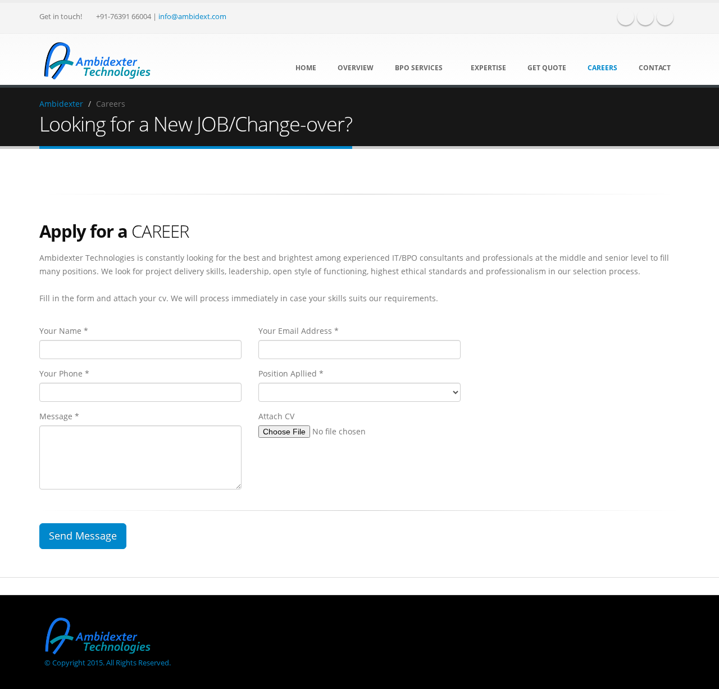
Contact (654, 67)
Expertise (487, 67)
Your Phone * (64, 373)
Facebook (625, 16)
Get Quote (546, 67)
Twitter (645, 16)
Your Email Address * (298, 330)
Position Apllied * (291, 373)
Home (305, 67)
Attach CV (276, 416)
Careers (601, 67)
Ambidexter (61, 103)
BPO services (418, 67)
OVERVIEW (355, 67)
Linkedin (665, 16)
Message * (59, 416)
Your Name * (63, 330)
